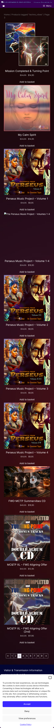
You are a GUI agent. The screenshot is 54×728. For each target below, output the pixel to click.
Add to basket (27, 82)
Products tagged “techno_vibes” (27, 14)
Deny (27, 711)
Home (7, 14)
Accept (27, 704)
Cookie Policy (25, 724)
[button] (50, 677)
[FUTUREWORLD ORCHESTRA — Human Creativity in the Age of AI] (27, 2)
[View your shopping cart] (3, 6)
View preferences (27, 718)
